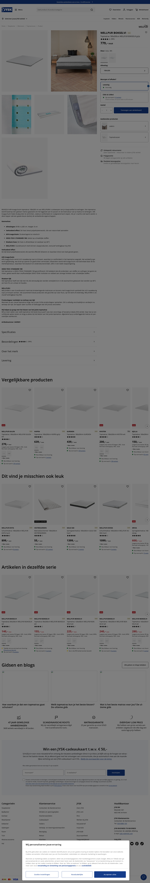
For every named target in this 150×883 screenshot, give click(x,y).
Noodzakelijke (77, 874)
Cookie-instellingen (42, 874)
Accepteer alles (110, 874)
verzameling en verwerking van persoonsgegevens (57, 866)
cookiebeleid (86, 866)
